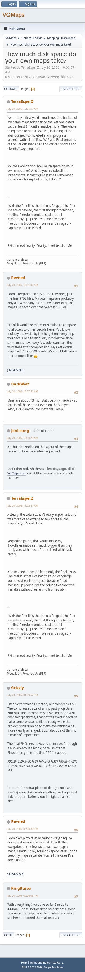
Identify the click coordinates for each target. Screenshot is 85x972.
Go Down (10, 89)
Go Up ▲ (58, 962)
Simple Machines (53, 967)
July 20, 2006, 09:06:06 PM (22, 895)
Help (24, 962)
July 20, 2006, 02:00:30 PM (22, 828)
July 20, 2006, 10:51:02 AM (22, 285)
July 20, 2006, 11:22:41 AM (22, 505)
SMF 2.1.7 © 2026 (32, 967)
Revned (18, 277)
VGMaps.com (16, 473)
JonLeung (20, 430)
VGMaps (13, 15)
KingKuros (21, 888)
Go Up (8, 935)
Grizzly (17, 687)
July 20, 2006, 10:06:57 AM (22, 108)
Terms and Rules (40, 962)
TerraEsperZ (22, 101)
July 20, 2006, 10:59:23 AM (22, 438)
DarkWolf (20, 384)
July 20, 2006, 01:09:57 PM (22, 695)
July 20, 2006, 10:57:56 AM (22, 391)
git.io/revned (15, 370)
